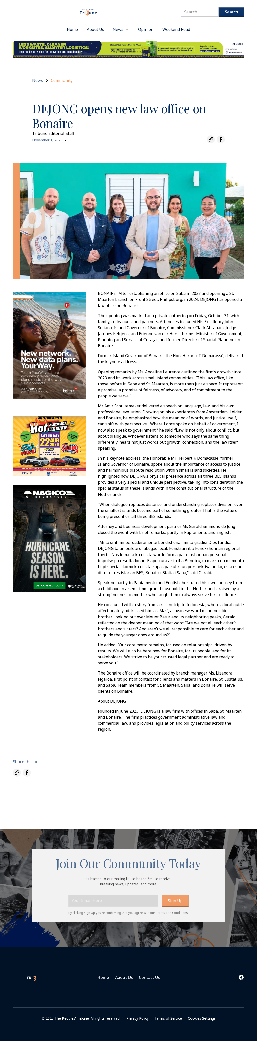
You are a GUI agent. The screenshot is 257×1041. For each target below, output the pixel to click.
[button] (121, 29)
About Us (124, 977)
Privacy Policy (137, 1018)
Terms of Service (168, 1018)
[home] (88, 10)
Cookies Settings (202, 1018)
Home (103, 977)
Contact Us (149, 977)
